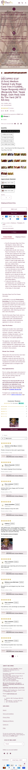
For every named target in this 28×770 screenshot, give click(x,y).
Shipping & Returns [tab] (20, 237)
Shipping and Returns (8, 721)
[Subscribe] (22, 744)
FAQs (4, 728)
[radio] (10, 131)
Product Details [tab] (7, 237)
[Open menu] (19, 3)
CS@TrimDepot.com (11, 693)
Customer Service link (15, 389)
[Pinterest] (21, 123)
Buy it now (14, 213)
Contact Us (5, 724)
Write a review (14, 429)
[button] (4, 108)
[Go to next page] (18, 656)
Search (4, 710)
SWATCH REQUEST (16, 394)
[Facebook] (15, 123)
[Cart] (22, 3)
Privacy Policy (6, 717)
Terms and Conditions (8, 713)
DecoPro (15, 769)
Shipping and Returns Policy (8, 203)
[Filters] (2, 438)
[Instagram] (18, 123)
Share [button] (14, 232)
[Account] (25, 3)
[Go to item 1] (14, 422)
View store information (8, 228)
